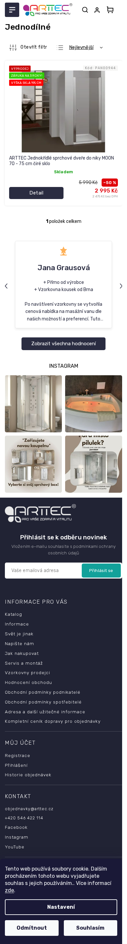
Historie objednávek (28, 774)
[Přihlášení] (98, 10)
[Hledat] (85, 10)
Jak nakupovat (22, 653)
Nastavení (61, 907)
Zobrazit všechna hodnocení (63, 344)
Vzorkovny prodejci (27, 672)
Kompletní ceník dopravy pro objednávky (53, 721)
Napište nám (19, 643)
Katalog (13, 614)
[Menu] (12, 10)
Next (122, 285)
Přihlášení (16, 765)
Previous (7, 285)
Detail (36, 193)
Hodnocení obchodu (28, 682)
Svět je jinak (19, 633)
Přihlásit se (101, 570)
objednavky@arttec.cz (29, 808)
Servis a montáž (24, 663)
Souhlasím (90, 928)
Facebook (16, 827)
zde (9, 890)
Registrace (17, 755)
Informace (17, 624)
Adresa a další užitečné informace (45, 711)
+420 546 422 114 (24, 817)
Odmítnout (32, 928)
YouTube (14, 846)
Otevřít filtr (34, 47)
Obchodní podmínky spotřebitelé (43, 701)
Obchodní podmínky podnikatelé (42, 692)
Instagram (16, 837)
